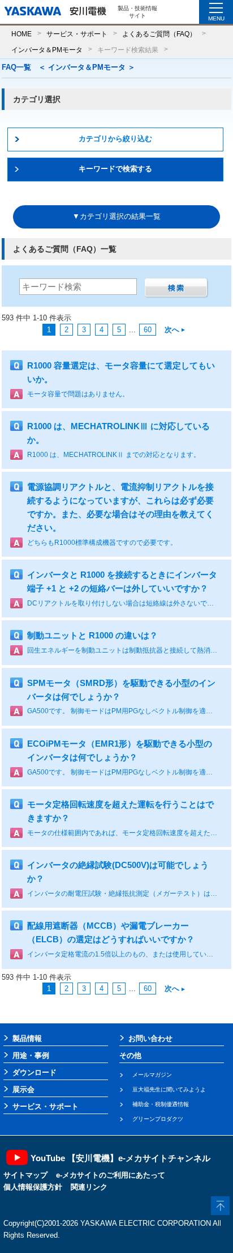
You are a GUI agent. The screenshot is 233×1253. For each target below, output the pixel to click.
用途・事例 (30, 1055)
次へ (172, 329)
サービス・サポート (76, 33)
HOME (21, 33)
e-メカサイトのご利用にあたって (110, 1175)
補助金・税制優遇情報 (160, 1104)
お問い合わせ (150, 1038)
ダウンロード (34, 1072)
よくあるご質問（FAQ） (159, 33)
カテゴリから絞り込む (115, 138)
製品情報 (27, 1038)
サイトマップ (25, 1175)
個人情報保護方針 (32, 1187)
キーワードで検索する (115, 168)
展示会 (23, 1089)
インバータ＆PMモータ (47, 49)
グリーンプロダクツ (157, 1119)
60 (148, 329)
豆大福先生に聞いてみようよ (169, 1089)
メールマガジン (152, 1075)
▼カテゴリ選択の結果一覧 (116, 216)
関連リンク (89, 1187)
